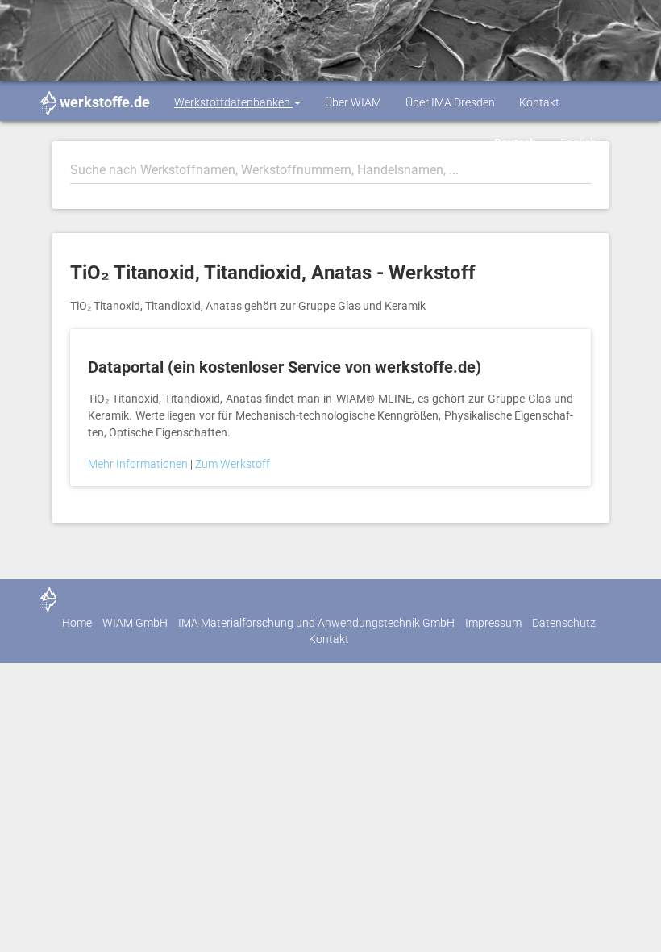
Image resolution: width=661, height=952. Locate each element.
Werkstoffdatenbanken (233, 102)
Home (77, 622)
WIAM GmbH (135, 622)
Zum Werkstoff (232, 463)
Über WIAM (353, 102)
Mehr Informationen (139, 463)
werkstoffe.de (105, 102)
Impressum (493, 622)
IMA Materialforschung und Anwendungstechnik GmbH (316, 622)
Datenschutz (564, 622)
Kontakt (539, 102)
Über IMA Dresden (450, 102)
